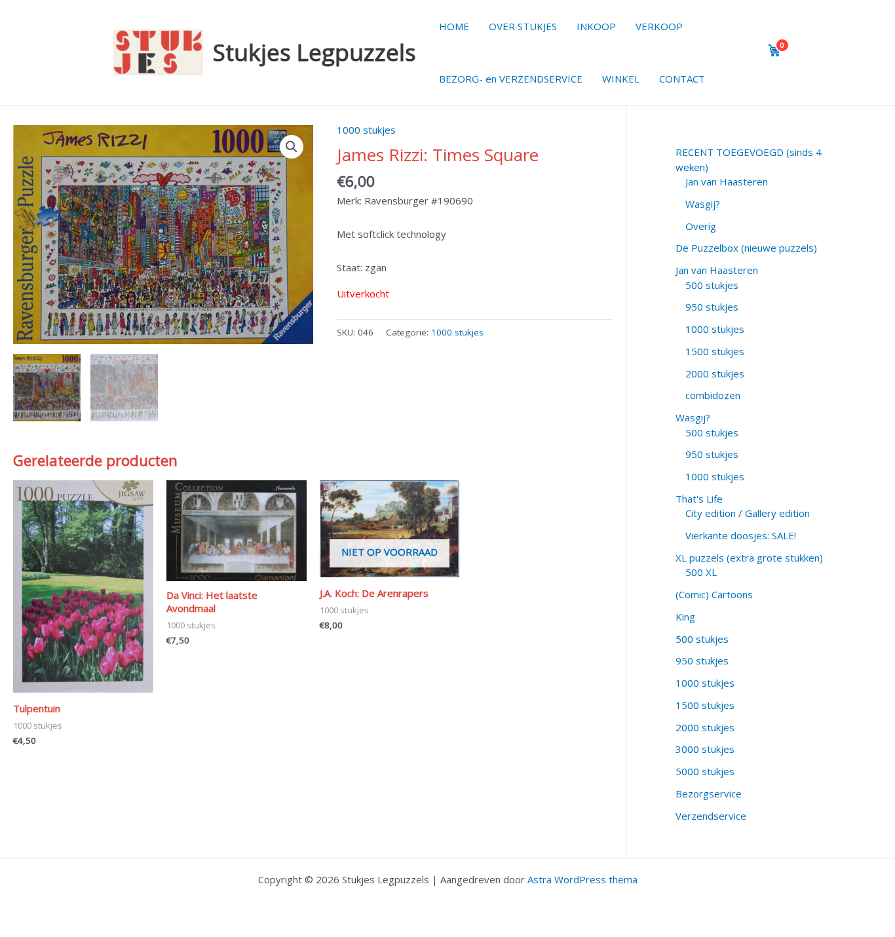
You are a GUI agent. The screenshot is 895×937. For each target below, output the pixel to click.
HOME (454, 26)
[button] (291, 147)
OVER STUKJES (523, 26)
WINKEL (620, 78)
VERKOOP (659, 26)
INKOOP (596, 26)
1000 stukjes (366, 129)
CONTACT (682, 78)
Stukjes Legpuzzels (314, 52)
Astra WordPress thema (582, 879)
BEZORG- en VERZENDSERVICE (510, 78)
